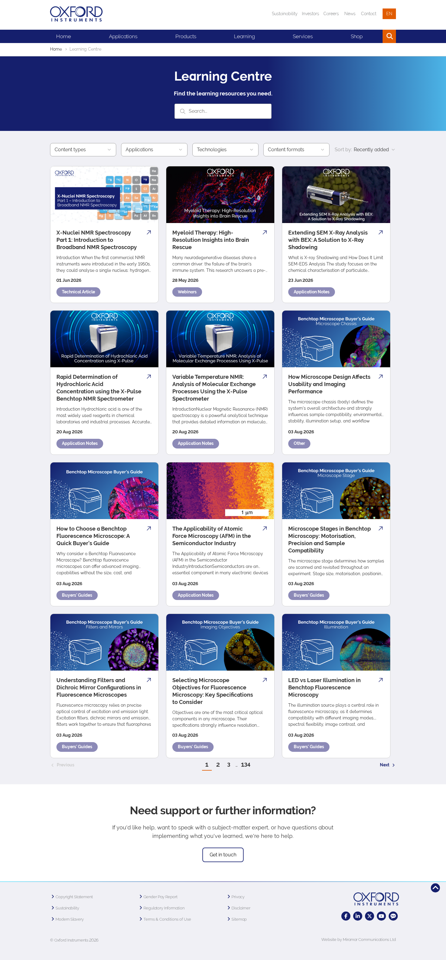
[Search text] (377, 36)
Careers (331, 13)
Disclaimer (240, 908)
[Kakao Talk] (393, 916)
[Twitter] (369, 916)
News (350, 13)
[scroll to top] (435, 887)
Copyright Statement (74, 897)
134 (245, 765)
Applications (123, 36)
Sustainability (285, 13)
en (389, 13)
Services (303, 36)
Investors (310, 13)
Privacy (238, 897)
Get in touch (223, 855)
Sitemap (239, 919)
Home (63, 36)
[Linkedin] (357, 916)
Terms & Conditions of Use (167, 919)
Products (185, 36)
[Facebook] (345, 916)
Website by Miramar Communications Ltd (358, 939)
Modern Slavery (70, 919)
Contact (368, 13)
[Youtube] (381, 916)
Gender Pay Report (160, 897)
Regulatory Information (164, 908)
